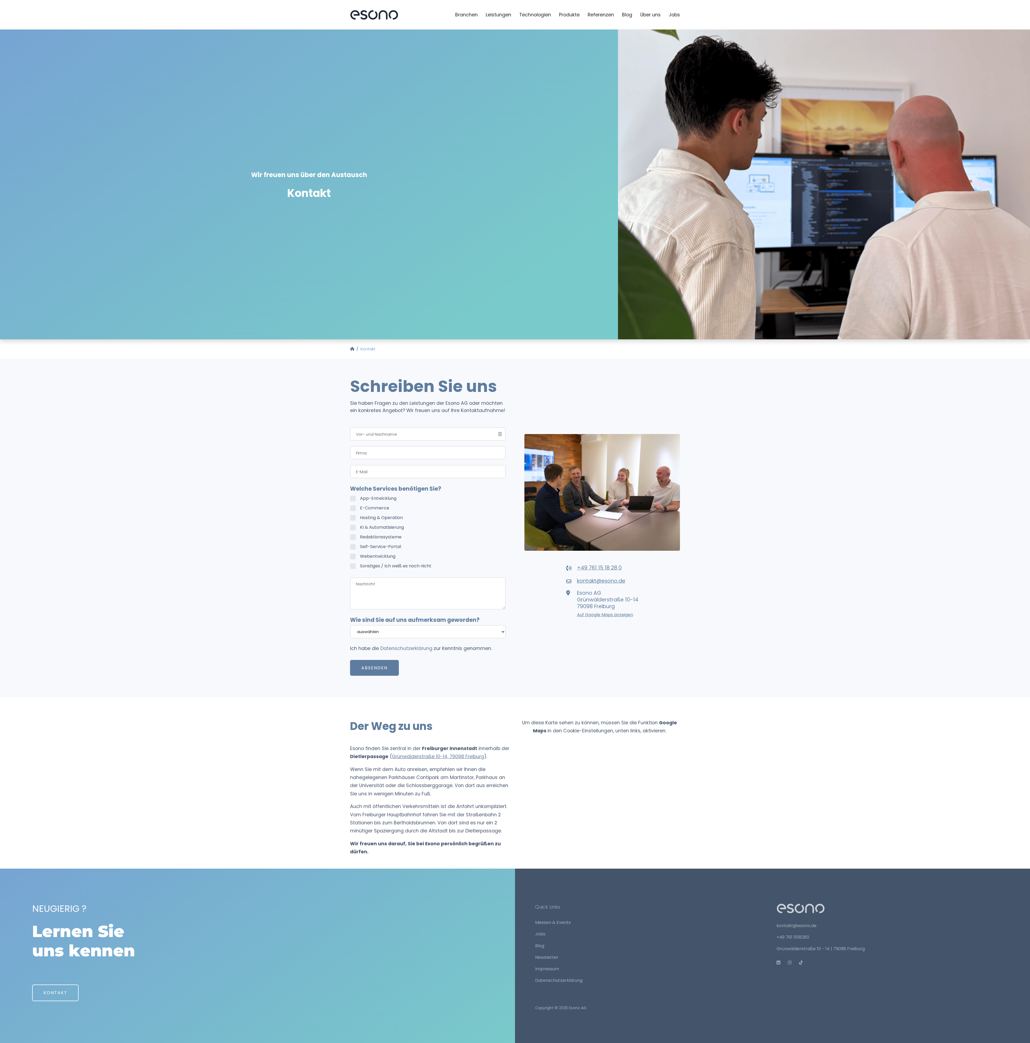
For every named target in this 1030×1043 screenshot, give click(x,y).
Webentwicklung (377, 556)
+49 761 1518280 (793, 937)
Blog (627, 15)
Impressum (547, 969)
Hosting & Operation (381, 518)
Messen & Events (553, 922)
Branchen (466, 15)
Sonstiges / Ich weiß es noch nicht (395, 566)
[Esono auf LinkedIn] (781, 962)
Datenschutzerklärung (406, 648)
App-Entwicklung (378, 498)
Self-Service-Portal (380, 546)
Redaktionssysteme (381, 537)
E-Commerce (374, 508)
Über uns (650, 15)
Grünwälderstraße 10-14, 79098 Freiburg (438, 756)
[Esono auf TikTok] (803, 962)
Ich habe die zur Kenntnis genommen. (421, 648)
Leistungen (498, 15)
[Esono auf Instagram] (792, 962)
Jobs (674, 15)
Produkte (569, 15)
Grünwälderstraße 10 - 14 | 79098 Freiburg (821, 949)
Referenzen (601, 15)
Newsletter (546, 957)
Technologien (535, 15)
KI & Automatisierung (382, 527)
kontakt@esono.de (796, 926)
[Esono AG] (374, 14)
